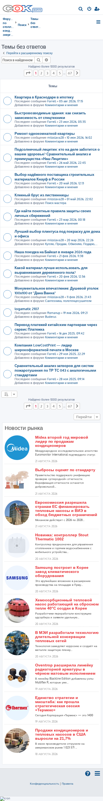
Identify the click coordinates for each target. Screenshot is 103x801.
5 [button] (60, 73)
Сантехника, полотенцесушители (68, 301)
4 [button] (53, 73)
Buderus (50, 317)
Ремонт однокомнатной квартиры (45, 133)
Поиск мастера (55, 203)
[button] (28, 73)
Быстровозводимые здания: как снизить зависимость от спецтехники (50, 115)
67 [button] (70, 73)
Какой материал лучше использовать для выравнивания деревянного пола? (51, 270)
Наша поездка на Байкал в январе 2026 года (53, 251)
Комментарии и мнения (61, 105)
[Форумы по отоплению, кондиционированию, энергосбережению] (37, 10)
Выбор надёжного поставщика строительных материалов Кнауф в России (54, 176)
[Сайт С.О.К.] (22, 7)
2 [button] (41, 73)
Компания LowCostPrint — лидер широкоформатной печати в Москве (47, 347)
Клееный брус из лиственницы (42, 195)
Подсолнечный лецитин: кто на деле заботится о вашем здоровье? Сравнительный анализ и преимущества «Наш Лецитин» (57, 154)
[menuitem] (81, 9)
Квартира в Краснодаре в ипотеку (44, 97)
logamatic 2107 (27, 308)
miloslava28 (55, 137)
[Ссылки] (99, 22)
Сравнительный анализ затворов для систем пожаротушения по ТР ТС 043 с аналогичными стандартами (55, 370)
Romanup (53, 313)
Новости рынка (24, 428)
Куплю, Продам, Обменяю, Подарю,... (71, 244)
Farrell (51, 101)
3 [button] (47, 73)
